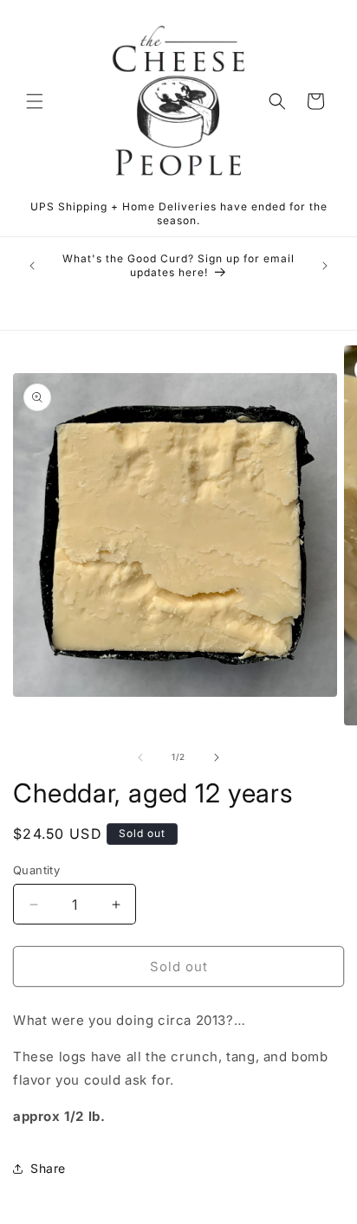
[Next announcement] (325, 266)
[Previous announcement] (32, 266)
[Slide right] (217, 757)
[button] (35, 101)
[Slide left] (140, 757)
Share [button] (48, 1168)
